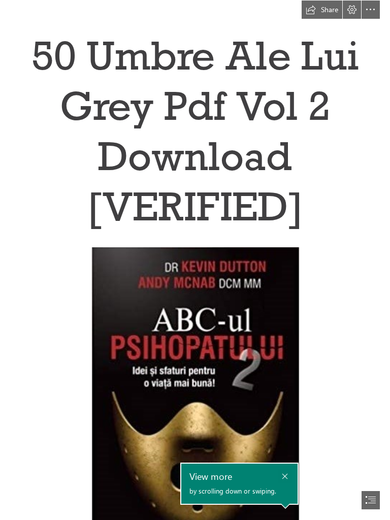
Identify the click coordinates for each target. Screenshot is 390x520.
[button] (322, 10)
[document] (195, 260)
